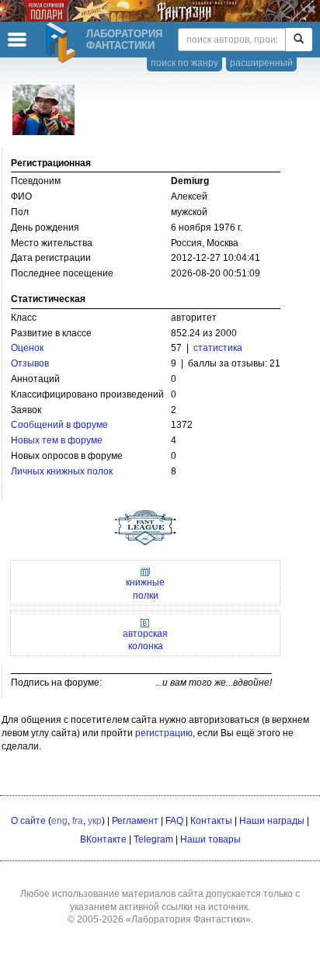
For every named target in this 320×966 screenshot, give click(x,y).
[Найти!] (298, 39)
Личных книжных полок (62, 471)
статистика (217, 347)
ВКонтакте (103, 839)
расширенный (261, 62)
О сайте (28, 820)
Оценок (27, 347)
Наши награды (271, 820)
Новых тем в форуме (57, 440)
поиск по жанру (184, 62)
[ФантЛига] (145, 524)
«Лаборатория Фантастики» (188, 919)
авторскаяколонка (145, 640)
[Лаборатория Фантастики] (63, 43)
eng (59, 820)
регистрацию (164, 733)
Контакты (211, 820)
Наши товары (210, 839)
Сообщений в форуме (59, 424)
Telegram (153, 839)
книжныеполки (145, 589)
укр (95, 820)
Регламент (135, 820)
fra (77, 820)
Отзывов (30, 363)
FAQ (174, 820)
